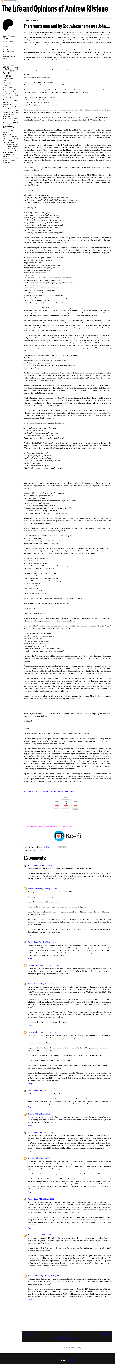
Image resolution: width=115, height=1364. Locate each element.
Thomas (31, 1114)
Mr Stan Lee (8, 116)
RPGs (4, 136)
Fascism (15, 92)
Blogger (73, 1360)
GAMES (15, 96)
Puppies (5, 132)
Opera (11, 125)
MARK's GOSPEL (10, 106)
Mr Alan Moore (8, 111)
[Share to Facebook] (64, 847)
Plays (12, 130)
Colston (5, 80)
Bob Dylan (8, 69)
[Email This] (59, 847)
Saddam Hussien (12, 144)
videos (13, 161)
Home (67, 1334)
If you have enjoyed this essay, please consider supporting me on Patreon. (50, 791)
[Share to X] (62, 847)
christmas (6, 159)
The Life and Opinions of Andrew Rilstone (54, 9)
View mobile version (67, 1338)
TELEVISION (11, 149)
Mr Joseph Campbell (10, 114)
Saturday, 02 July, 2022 (43, 1235)
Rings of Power (10, 139)
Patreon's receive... (9, 41)
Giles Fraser (10, 98)
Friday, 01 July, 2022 (51, 965)
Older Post (106, 1334)
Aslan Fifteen (8, 65)
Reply (30, 882)
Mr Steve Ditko (10, 118)
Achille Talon (33, 865)
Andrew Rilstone (34, 889)
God (40, 850)
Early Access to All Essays (10, 46)
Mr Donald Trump (10, 112)
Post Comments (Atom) (72, 1348)
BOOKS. (6, 67)
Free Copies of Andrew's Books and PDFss (9, 56)
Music (15, 123)
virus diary (6, 163)
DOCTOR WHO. (7, 84)
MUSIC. (10, 108)
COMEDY (12, 71)
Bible (36, 850)
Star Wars (12, 146)
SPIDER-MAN (8, 142)
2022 (31, 850)
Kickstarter (7, 105)
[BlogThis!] (60, 847)
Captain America (8, 78)
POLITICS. (8, 127)
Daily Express (8, 88)
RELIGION (7, 134)
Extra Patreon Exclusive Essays (8, 51)
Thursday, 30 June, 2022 (47, 865)
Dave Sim (6, 90)
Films (7, 94)
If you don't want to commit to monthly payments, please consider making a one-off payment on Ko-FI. (49, 826)
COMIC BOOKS (7, 75)
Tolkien (6, 156)
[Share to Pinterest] (65, 847)
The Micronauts (8, 155)
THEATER (6, 151)
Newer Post (29, 1334)
